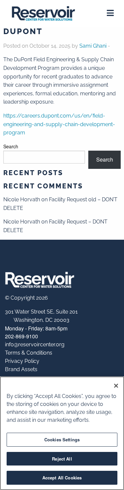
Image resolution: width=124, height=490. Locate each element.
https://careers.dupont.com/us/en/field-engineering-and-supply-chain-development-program (59, 124)
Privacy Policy (22, 361)
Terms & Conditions (28, 353)
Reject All (62, 459)
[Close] (116, 385)
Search (10, 146)
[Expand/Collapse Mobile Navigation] (110, 14)
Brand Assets (21, 369)
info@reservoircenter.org (34, 344)
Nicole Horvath (21, 199)
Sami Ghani (92, 46)
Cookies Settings (62, 439)
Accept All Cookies (62, 477)
